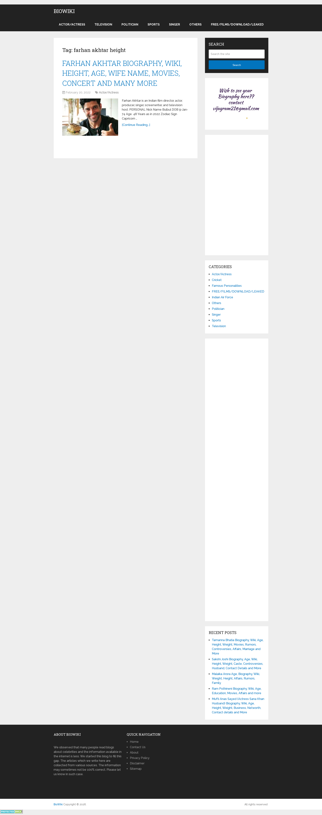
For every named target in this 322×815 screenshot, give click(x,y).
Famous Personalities (227, 285)
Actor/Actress (72, 24)
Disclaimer (137, 763)
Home (134, 741)
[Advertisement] (237, 194)
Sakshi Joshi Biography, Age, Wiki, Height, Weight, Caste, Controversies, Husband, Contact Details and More (237, 663)
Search (237, 64)
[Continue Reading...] (136, 125)
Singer (174, 24)
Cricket (217, 280)
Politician (129, 24)
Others (195, 24)
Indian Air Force (222, 297)
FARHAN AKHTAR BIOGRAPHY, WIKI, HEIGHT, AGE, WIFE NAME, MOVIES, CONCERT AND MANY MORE (122, 73)
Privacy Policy (139, 758)
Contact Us (138, 747)
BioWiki (64, 11)
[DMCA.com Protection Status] (11, 812)
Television (103, 24)
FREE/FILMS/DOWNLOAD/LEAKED (237, 24)
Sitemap (136, 768)
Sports (154, 24)
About (134, 752)
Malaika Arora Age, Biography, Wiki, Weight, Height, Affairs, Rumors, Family (236, 678)
